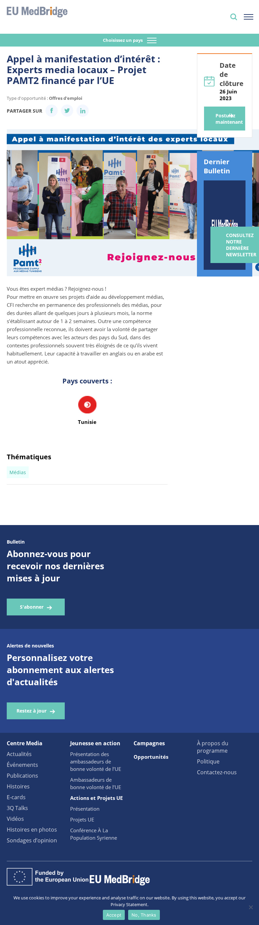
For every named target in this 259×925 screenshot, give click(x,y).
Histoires (18, 786)
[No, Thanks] (250, 907)
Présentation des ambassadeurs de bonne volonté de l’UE (95, 761)
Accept (114, 915)
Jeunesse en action (95, 743)
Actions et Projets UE (96, 797)
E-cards (16, 797)
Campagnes (149, 743)
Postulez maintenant (229, 118)
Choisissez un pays (123, 40)
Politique (208, 761)
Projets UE (82, 819)
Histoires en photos (32, 829)
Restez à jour (32, 710)
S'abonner (32, 607)
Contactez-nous (217, 772)
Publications (22, 775)
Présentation (84, 808)
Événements (22, 765)
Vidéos (15, 818)
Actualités (19, 754)
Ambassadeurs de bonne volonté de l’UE (95, 783)
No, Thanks (144, 915)
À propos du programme (212, 747)
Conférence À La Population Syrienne (93, 834)
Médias (17, 472)
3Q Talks (17, 808)
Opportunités (151, 756)
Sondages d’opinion (32, 840)
